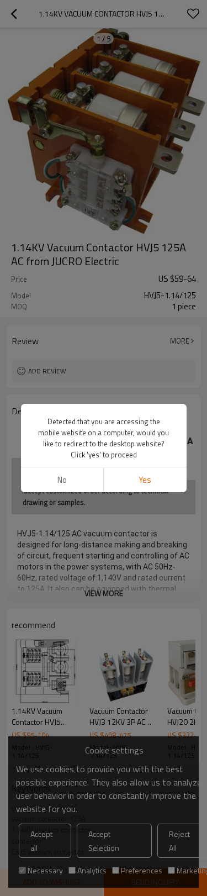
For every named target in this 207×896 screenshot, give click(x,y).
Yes (145, 479)
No (62, 479)
